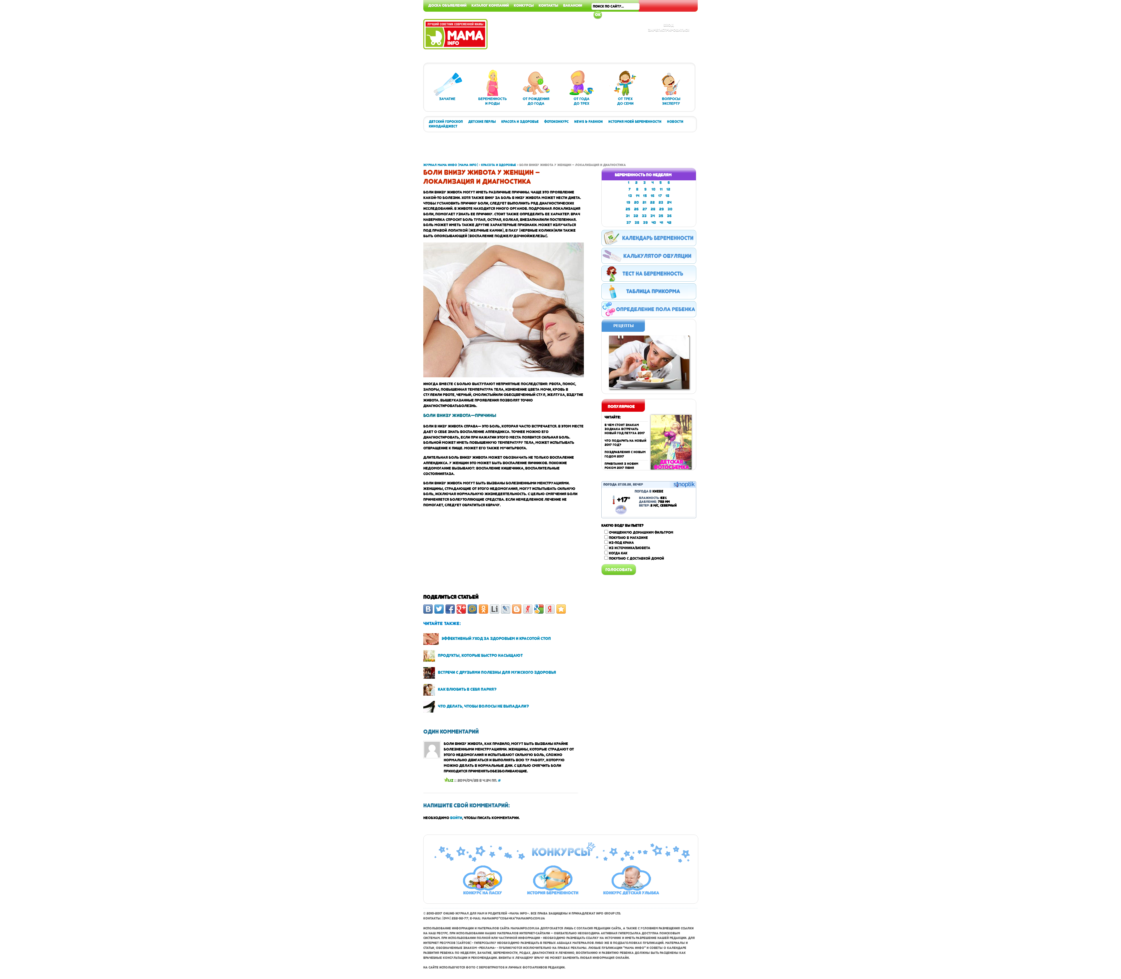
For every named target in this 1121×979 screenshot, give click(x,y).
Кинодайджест (443, 126)
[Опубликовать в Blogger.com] (516, 609)
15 (645, 196)
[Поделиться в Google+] (461, 609)
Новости (675, 122)
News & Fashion (588, 122)
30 (670, 209)
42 (669, 223)
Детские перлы (482, 122)
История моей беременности (635, 122)
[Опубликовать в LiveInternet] (494, 609)
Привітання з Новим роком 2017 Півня (621, 466)
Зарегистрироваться (668, 29)
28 (653, 209)
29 (661, 209)
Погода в (649, 491)
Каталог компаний (490, 5)
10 (653, 189)
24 (669, 202)
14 (637, 196)
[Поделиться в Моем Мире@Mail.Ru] (472, 609)
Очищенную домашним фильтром (641, 532)
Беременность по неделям (643, 174)
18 (667, 196)
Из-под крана (621, 543)
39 (645, 223)
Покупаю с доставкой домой (636, 558)
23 (661, 202)
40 (654, 223)
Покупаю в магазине (628, 538)
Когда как (618, 553)
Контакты (548, 5)
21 (644, 202)
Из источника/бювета (629, 548)
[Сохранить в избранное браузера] (561, 609)
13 (630, 196)
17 (660, 196)
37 (628, 223)
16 (653, 196)
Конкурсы (524, 5)
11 (661, 189)
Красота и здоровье (520, 122)
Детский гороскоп (446, 122)
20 (636, 202)
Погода (610, 484)
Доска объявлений (447, 5)
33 (644, 216)
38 (637, 223)
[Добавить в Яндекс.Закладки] (550, 609)
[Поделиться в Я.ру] (527, 609)
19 (628, 202)
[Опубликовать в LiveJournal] (505, 609)
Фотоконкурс (556, 122)
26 (636, 209)
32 (635, 216)
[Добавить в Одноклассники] (483, 609)
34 (652, 216)
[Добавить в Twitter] (439, 609)
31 (628, 216)
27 (645, 209)
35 (661, 216)
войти (456, 817)
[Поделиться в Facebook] (450, 609)
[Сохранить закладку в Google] (539, 609)
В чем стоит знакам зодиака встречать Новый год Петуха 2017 (625, 429)
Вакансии (572, 5)
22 (652, 202)
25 (628, 209)
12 (668, 189)
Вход (669, 24)
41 (661, 223)
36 (669, 216)
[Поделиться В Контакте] (428, 609)
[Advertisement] (1097, 87)
